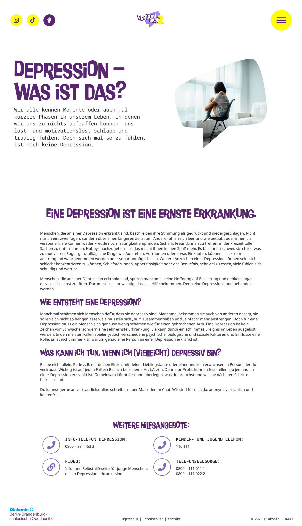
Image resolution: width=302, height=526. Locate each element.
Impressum (129, 519)
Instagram (16, 20)
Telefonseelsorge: (198, 461)
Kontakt (174, 519)
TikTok (33, 20)
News (49, 20)
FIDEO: (73, 461)
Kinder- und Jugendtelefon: (209, 439)
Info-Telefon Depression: (96, 439)
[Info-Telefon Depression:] (51, 445)
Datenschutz (153, 519)
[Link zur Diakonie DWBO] (30, 514)
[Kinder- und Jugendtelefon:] (162, 445)
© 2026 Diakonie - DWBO (272, 519)
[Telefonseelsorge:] (162, 467)
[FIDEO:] (51, 467)
